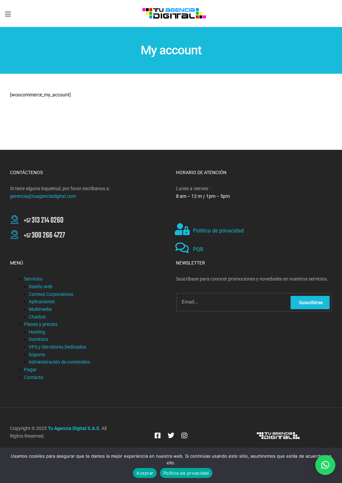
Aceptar (144, 473)
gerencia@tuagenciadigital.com (43, 196)
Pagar (30, 369)
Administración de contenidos (59, 362)
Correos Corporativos (51, 294)
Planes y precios (40, 324)
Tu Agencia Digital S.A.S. (74, 428)
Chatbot (37, 317)
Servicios (33, 279)
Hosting (37, 332)
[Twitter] (171, 435)
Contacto (33, 377)
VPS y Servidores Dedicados (57, 347)
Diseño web (40, 286)
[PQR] (182, 248)
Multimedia (40, 309)
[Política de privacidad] (182, 229)
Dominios (38, 339)
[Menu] (8, 13)
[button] (325, 465)
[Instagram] (184, 435)
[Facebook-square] (157, 435)
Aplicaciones (42, 301)
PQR (198, 249)
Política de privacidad (218, 230)
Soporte (37, 354)
